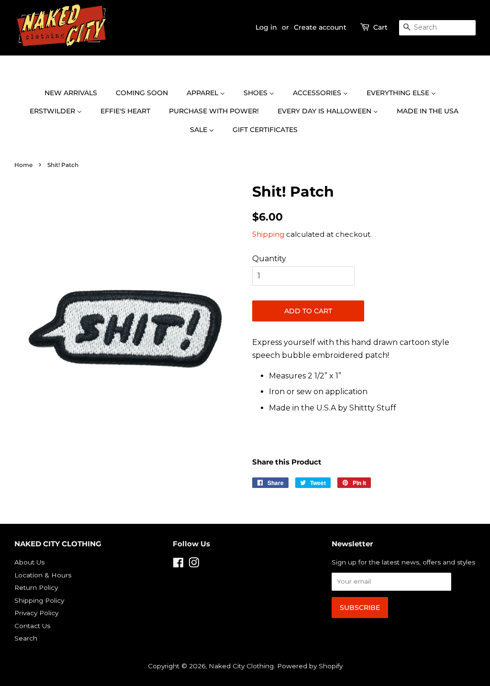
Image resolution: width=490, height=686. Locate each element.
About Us (29, 562)
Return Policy (36, 587)
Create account (320, 27)
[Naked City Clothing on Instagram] (194, 564)
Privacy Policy (36, 613)
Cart (380, 27)
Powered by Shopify (310, 666)
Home (23, 164)
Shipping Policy (39, 600)
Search (25, 638)
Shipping (268, 234)
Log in (266, 27)
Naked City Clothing (241, 666)
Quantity (269, 258)
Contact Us (32, 626)
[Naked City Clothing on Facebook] (178, 564)
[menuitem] (76, 93)
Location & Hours (42, 575)
